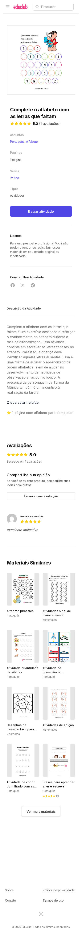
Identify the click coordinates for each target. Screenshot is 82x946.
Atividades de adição (58, 725)
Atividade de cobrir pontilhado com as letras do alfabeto (20, 786)
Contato (10, 900)
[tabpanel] (41, 60)
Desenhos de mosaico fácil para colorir (20, 729)
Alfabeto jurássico (20, 611)
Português (17, 141)
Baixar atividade (41, 211)
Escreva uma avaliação (41, 496)
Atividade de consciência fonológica (52, 672)
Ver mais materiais (41, 811)
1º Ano (14, 178)
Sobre (9, 890)
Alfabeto (32, 141)
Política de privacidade (59, 890)
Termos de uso (53, 900)
